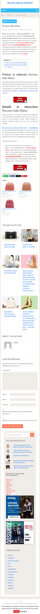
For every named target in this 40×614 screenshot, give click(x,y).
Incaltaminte (12, 569)
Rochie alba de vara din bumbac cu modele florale (23, 461)
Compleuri (11, 558)
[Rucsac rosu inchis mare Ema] (9, 203)
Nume (4, 394)
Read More (23, 611)
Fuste (9, 566)
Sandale (10, 588)
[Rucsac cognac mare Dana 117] (26, 186)
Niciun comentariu (26, 29)
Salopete (11, 586)
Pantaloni (11, 577)
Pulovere (11, 580)
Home (2, 15)
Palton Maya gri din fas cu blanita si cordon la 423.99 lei (22, 451)
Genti (13, 21)
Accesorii (10, 15)
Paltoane (10, 574)
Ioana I (6, 29)
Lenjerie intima (12, 572)
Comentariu (6, 370)
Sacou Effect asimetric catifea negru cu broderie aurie (23, 467)
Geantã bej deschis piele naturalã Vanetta (10, 314)
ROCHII (10, 583)
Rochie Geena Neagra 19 (21, 455)
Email (4, 399)
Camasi (10, 555)
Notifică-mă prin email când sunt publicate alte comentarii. (17, 413)
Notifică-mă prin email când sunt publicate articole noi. (19, 420)
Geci (9, 563)
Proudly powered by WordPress (13, 603)
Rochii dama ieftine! (20, 2)
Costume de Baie (13, 561)
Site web (5, 405)
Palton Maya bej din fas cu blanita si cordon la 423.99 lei (22, 446)
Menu (4, 10)
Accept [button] (16, 611)
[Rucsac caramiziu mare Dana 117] (9, 186)
